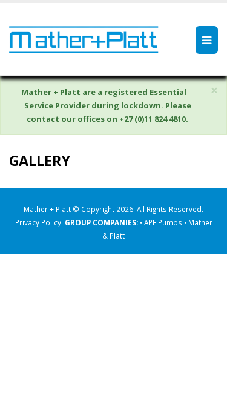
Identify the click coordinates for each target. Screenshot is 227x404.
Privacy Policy (38, 222)
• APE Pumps (162, 222)
